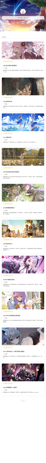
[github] (23, 23)
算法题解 (5, 68)
